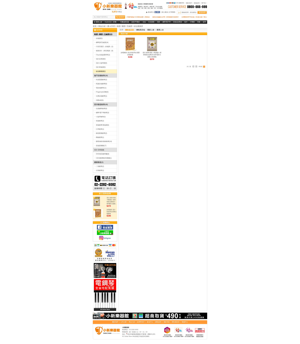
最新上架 (150, 30)
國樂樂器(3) (98, 162)
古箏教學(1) (100, 170)
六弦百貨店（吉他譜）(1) (104, 46)
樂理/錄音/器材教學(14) (104, 141)
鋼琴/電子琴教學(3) (102, 112)
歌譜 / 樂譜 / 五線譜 (124, 26)
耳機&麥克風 (124, 22)
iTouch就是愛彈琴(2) (103, 55)
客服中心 (185, 322)
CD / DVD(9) (99, 150)
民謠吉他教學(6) (101, 84)
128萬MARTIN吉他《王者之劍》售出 (194, 17)
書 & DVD (111, 26)
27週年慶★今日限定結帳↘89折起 (138, 17)
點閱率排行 (141, 322)
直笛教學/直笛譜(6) (102, 125)
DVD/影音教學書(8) (102, 154)
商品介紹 (101, 26)
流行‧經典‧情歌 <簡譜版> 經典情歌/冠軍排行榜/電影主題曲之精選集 (152, 55)
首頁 (94, 26)
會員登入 (151, 12)
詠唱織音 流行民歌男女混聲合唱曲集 (111, 211)
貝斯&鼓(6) (99, 100)
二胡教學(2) (100, 166)
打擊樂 (192, 22)
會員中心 (150, 322)
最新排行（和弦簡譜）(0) (104, 51)
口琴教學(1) (100, 129)
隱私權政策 (176, 322)
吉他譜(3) (99, 38)
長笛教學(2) (100, 121)
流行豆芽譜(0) (100, 59)
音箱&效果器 (177, 22)
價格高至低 (140, 30)
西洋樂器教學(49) (101, 104)
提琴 (204, 22)
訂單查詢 (172, 12)
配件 (186, 22)
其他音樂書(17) (101, 145)
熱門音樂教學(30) (101, 76)
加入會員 (165, 12)
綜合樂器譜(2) (100, 71)
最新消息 (167, 322)
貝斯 (158, 22)
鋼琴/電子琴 (167, 22)
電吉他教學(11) (101, 88)
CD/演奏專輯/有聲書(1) (104, 158)
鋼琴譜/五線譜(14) (102, 42)
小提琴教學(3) (100, 117)
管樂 (198, 22)
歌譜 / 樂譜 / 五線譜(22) (103, 34)
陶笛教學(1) (100, 137)
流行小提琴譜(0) (101, 63)
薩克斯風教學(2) (101, 133)
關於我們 (189, 3)
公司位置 (123, 322)
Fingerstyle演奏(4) (102, 92)
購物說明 (197, 3)
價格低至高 (129, 30)
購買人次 (160, 30)
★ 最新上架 (98, 22)
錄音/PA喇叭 (135, 22)
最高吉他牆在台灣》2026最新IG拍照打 (165, 17)
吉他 (144, 22)
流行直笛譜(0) (100, 67)
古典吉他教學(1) (101, 96)
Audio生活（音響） (111, 22)
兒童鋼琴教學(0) (101, 108)
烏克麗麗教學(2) (101, 80)
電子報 (203, 3)
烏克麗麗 (151, 22)
